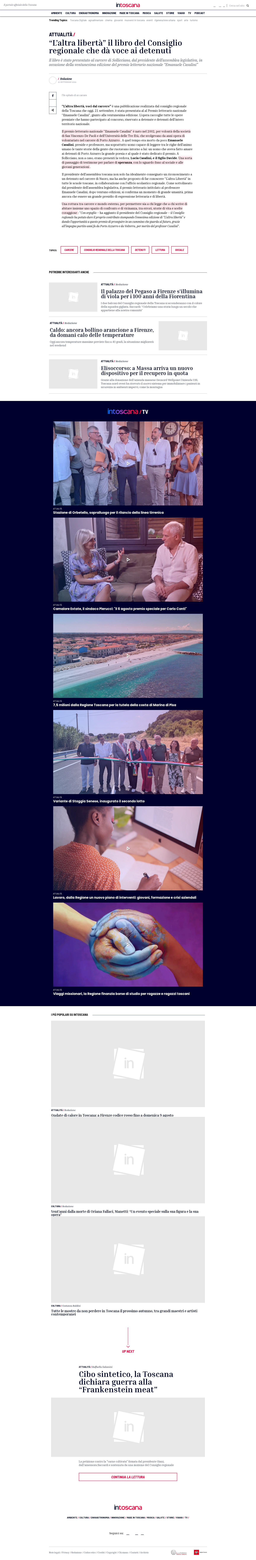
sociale (179, 249)
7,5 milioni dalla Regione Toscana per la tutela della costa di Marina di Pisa (114, 705)
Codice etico (90, 1552)
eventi (150, 20)
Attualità (60, 34)
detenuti (140, 249)
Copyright (112, 1552)
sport (179, 20)
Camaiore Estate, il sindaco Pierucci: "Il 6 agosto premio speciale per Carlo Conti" (120, 609)
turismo (194, 20)
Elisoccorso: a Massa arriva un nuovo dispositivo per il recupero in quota (147, 370)
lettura (160, 249)
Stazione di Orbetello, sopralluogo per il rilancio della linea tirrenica (108, 512)
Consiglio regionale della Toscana (104, 249)
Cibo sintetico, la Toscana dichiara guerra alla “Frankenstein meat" (126, 1381)
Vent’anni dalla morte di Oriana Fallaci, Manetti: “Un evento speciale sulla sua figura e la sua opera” (125, 1213)
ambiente (56, 13)
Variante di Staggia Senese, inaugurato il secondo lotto (99, 801)
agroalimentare (95, 20)
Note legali (54, 1552)
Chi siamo (123, 1552)
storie (170, 13)
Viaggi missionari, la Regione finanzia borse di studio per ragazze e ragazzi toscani (121, 994)
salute (158, 13)
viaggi (181, 13)
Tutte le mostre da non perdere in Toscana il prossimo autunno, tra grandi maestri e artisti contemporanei (124, 1312)
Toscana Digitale (78, 20)
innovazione (109, 13)
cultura (70, 13)
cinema (108, 20)
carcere (69, 249)
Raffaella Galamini (102, 1366)
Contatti (134, 1552)
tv (189, 13)
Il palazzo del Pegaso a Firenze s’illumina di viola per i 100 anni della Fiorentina (152, 293)
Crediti (101, 1552)
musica (147, 13)
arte (186, 20)
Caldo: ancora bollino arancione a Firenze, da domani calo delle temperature (102, 332)
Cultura (55, 1206)
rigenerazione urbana (165, 20)
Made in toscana (129, 13)
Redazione (66, 79)
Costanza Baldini (71, 1305)
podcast (200, 13)
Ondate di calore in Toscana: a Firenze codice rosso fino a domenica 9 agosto (112, 1115)
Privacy (65, 1552)
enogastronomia (89, 13)
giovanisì (118, 20)
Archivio (144, 1552)
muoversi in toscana (135, 20)
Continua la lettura (128, 1477)
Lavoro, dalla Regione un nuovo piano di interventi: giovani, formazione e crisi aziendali (124, 897)
